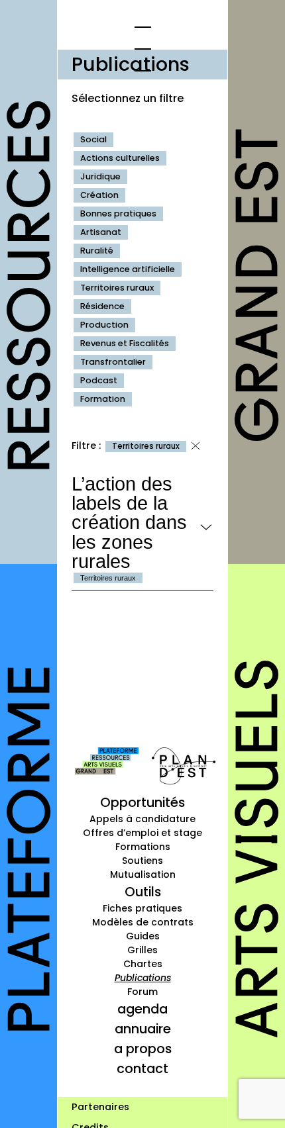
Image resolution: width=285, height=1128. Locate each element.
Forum (142, 991)
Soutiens (142, 860)
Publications (143, 977)
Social (93, 139)
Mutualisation (143, 874)
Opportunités (142, 802)
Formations (142, 846)
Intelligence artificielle (127, 269)
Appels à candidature (142, 818)
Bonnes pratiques (118, 213)
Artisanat (100, 232)
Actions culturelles (120, 158)
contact (142, 1068)
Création (99, 195)
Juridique (100, 176)
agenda (142, 1009)
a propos (143, 1048)
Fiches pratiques (142, 908)
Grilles (142, 950)
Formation (102, 398)
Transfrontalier (113, 361)
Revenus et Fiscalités (124, 343)
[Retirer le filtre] (195, 446)
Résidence (102, 306)
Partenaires (100, 1106)
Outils (143, 891)
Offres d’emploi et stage (142, 832)
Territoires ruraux (117, 287)
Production (104, 324)
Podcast (98, 380)
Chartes (142, 963)
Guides (143, 936)
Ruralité (96, 250)
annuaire (143, 1028)
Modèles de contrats (143, 922)
